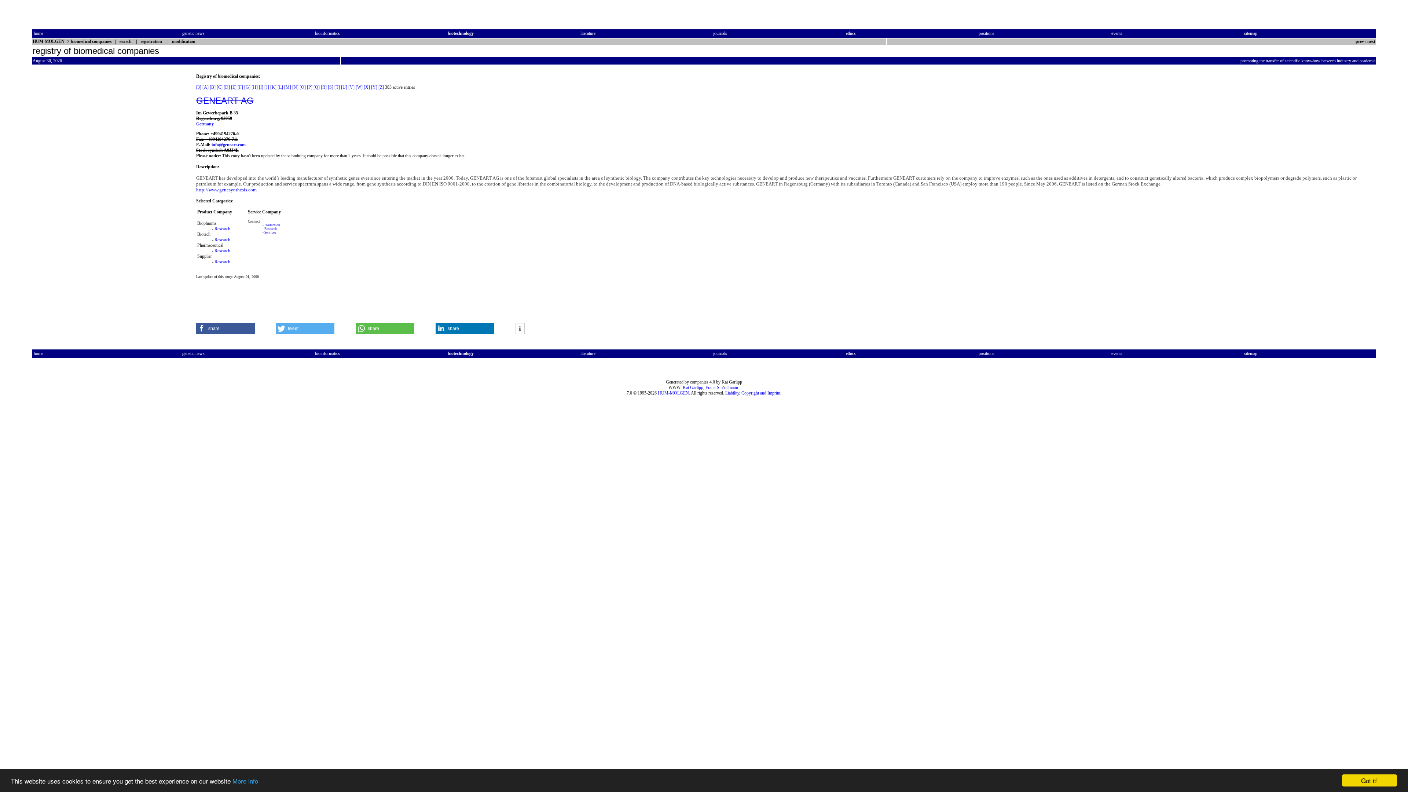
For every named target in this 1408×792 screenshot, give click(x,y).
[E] (233, 87)
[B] (213, 87)
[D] (227, 87)
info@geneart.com (229, 144)
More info (245, 780)
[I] (261, 87)
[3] (198, 87)
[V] (351, 87)
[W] (359, 87)
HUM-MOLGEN (673, 393)
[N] (295, 87)
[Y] (374, 87)
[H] (255, 87)
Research (222, 228)
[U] (344, 87)
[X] (367, 87)
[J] (266, 87)
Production (272, 225)
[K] (273, 87)
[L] (280, 87)
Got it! (1369, 780)
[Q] (317, 87)
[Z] (381, 87)
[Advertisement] (63, 184)
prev (1360, 41)
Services (270, 232)
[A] (205, 87)
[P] (309, 87)
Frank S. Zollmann (721, 387)
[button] (225, 328)
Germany (205, 123)
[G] (247, 87)
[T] (337, 87)
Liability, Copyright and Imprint (752, 393)
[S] (330, 87)
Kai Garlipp (693, 387)
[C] (220, 87)
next (1371, 41)
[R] (324, 87)
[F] (240, 87)
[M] (287, 87)
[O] (303, 87)
